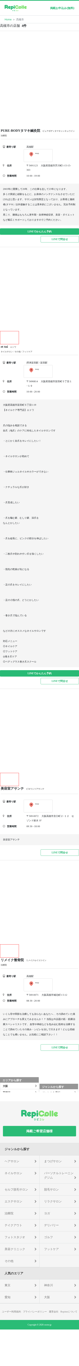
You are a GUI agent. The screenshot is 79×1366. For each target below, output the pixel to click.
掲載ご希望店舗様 (39, 1131)
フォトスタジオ (15, 1237)
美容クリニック (15, 1249)
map (37, 153)
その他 (9, 1261)
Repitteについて (68, 1311)
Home (8, 19)
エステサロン (13, 1201)
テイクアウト (13, 1225)
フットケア (51, 1249)
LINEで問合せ (60, 239)
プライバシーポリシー (35, 1311)
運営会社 (53, 1311)
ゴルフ (48, 1237)
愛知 (7, 1297)
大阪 (47, 1297)
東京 (7, 1285)
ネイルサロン (13, 1173)
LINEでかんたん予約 (40, 231)
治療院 (9, 1213)
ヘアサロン (12, 1161)
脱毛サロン (51, 1189)
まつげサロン (53, 1161)
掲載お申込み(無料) (62, 8)
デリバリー (51, 1225)
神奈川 (48, 1285)
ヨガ (47, 1213)
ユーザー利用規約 (11, 1311)
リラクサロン (53, 1201)
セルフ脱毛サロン (16, 1189)
